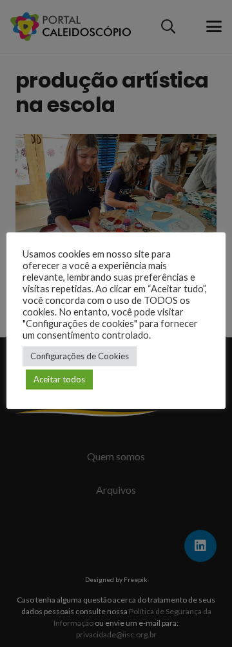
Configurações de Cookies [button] (79, 356)
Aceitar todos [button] (59, 379)
